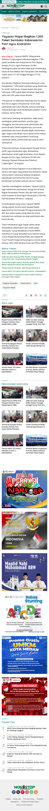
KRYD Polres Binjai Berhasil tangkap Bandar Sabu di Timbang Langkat (27, 729)
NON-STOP (10, 48)
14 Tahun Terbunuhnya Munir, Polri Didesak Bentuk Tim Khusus (27, 746)
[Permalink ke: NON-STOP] (4, 49)
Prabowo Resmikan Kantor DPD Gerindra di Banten (24, 755)
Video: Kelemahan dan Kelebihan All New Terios (26, 762)
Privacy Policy (28, 799)
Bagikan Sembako (10, 283)
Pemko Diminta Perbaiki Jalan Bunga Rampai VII (21, 268)
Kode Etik (17, 799)
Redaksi (40, 799)
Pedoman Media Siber (30, 802)
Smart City (6, 33)
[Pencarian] (45, 6)
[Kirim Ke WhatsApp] (45, 295)
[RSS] (36, 792)
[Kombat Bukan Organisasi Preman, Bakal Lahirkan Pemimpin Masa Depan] (36, 359)
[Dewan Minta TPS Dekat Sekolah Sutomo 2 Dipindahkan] (12, 359)
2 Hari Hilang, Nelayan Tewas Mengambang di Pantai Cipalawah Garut (25, 738)
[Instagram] (27, 792)
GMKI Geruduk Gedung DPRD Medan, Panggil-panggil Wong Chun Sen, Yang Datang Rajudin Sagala (23, 258)
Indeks (8, 799)
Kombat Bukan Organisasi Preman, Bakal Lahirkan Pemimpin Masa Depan (22, 276)
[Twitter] (18, 792)
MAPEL (42, 186)
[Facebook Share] (26, 295)
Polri (35, 283)
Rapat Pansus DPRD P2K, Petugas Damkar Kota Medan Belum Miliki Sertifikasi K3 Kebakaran (23, 252)
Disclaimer (15, 802)
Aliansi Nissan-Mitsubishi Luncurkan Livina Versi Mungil (25, 771)
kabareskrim (26, 283)
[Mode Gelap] (42, 6)
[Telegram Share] (40, 295)
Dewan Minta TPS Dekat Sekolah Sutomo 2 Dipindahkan (24, 271)
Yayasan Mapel (9, 288)
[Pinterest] (22, 792)
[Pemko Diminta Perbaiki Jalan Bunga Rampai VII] (36, 335)
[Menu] (3, 6)
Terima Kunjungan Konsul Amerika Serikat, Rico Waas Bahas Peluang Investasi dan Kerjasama (23, 263)
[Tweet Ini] (31, 295)
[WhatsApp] (31, 792)
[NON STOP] (15, 6)
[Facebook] (14, 792)
